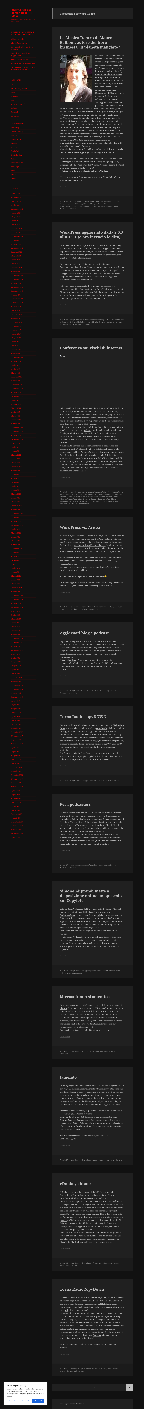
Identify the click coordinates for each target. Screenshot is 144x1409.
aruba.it (68, 322)
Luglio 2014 (15, 447)
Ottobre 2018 (16, 307)
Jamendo (68, 1077)
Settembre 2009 (17, 650)
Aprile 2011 (15, 580)
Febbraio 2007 (16, 767)
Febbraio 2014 (16, 467)
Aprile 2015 (15, 412)
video (13, 178)
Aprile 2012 (15, 537)
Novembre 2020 (17, 279)
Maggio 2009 (16, 666)
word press (117, 322)
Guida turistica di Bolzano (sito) (23, 63)
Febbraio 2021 (16, 268)
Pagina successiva (129, 1387)
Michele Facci (83, 501)
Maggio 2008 (16, 713)
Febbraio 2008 (16, 724)
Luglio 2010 (15, 615)
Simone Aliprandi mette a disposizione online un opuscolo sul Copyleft (91, 895)
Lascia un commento (69, 208)
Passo (68, 609)
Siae (116, 501)
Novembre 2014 (17, 431)
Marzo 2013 (15, 502)
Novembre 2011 (17, 552)
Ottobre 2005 (16, 830)
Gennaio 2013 (16, 510)
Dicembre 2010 (17, 595)
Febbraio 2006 (16, 814)
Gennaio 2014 (16, 471)
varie (13, 171)
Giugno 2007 (16, 755)
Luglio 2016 (15, 365)
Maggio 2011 (16, 576)
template (109, 322)
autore (108, 494)
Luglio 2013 (15, 486)
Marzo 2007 (15, 763)
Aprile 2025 (15, 221)
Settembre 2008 (17, 697)
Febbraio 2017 (16, 349)
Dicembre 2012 (17, 513)
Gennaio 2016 (16, 381)
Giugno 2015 (16, 404)
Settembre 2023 (17, 248)
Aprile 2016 (15, 369)
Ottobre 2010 (16, 603)
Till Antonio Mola (99, 206)
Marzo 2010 (15, 627)
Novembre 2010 (17, 599)
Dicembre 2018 (17, 299)
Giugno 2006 (16, 798)
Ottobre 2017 (16, 330)
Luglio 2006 (15, 795)
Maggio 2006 (16, 802)
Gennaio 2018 (16, 318)
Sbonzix (72, 650)
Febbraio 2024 (16, 232)
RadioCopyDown (98, 1297)
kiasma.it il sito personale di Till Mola (21, 13)
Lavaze (62, 609)
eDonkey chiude (75, 1183)
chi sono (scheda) (17, 39)
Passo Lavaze (16, 139)
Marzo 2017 (15, 346)
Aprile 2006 (15, 806)
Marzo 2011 (15, 584)
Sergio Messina (108, 501)
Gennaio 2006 (16, 818)
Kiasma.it (107, 204)
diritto (90, 497)
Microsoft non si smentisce (85, 996)
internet (81, 499)
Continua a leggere (100, 1030)
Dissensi (79, 204)
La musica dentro (17, 124)
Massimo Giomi (71, 206)
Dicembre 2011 (17, 549)
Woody (115, 206)
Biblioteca (115, 494)
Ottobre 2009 (16, 646)
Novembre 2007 (17, 736)
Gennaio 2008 (16, 728)
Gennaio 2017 (16, 353)
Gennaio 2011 (16, 592)
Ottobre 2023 (16, 244)
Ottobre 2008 (16, 693)
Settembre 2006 (17, 787)
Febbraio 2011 (16, 588)
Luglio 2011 (15, 568)
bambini (14, 96)
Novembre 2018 (17, 303)
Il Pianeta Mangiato (90, 204)
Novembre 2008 (17, 689)
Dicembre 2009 (17, 638)
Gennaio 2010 (16, 634)
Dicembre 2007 (17, 732)
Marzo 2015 (15, 416)
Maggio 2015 (16, 408)
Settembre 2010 (17, 607)
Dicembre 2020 (17, 275)
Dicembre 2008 (17, 685)
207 (12, 85)
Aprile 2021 (15, 260)
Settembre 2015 (17, 396)
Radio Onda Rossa (90, 1301)
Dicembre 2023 (17, 236)
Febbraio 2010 (16, 631)
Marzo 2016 (15, 373)
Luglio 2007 (15, 752)
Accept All (38, 1401)
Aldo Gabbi (80, 494)
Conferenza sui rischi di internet (91, 347)
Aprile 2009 (15, 670)
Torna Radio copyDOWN (83, 716)
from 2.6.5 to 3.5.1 (93, 322)
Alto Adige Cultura (91, 494)
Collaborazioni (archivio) (20, 59)
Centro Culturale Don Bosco (77, 497)
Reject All (25, 1401)
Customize (12, 1401)
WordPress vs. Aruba (80, 527)
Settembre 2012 (17, 525)
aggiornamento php (116, 320)
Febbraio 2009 (16, 677)
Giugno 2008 (16, 709)
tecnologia (15, 167)
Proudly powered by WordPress (72, 1404)
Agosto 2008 (15, 701)
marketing (15, 128)
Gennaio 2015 (16, 424)
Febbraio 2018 (16, 314)
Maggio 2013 (16, 494)
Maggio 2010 (16, 619)
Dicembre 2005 (17, 822)
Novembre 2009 (17, 642)
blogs (13, 100)
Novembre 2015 (17, 389)
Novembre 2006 (17, 779)
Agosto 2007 (15, 748)
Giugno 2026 (16, 197)
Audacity (97, 1335)
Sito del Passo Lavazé (19, 43)
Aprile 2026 (15, 205)
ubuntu (63, 1008)
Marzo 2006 (15, 810)
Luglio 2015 (15, 400)
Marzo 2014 (15, 463)
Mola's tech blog (17, 131)
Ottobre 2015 (16, 392)
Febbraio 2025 (16, 228)
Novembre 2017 (17, 326)
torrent (64, 1220)
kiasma (101, 204)
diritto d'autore (99, 497)
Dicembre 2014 (17, 428)
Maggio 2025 (16, 217)
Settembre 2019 (17, 291)
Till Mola (109, 206)
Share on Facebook (65, 187)
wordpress (64, 324)
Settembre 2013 (17, 482)
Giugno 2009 (16, 662)
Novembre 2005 (17, 826)
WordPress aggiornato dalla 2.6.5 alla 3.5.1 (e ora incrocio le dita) (91, 234)
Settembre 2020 (17, 287)
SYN (69, 504)
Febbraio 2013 (16, 506)
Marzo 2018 (15, 310)
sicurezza (63, 504)
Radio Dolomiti (17, 151)
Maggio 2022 (16, 256)
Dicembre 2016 (17, 357)
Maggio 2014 (16, 455)
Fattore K (14, 112)
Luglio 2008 (15, 705)
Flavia (75, 499)
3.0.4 (111, 607)
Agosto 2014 (15, 443)
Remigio (99, 501)
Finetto (69, 499)
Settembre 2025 (17, 209)
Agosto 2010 (15, 611)
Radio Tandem (16, 155)
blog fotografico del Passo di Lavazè (90, 545)
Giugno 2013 (16, 490)
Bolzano (63, 497)
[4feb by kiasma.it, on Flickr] (92, 379)
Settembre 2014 (17, 439)
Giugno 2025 (16, 213)
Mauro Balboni (83, 206)
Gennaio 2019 (16, 295)
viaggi (13, 174)
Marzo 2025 (15, 225)
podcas (78, 295)
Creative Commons (68, 1120)
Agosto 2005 (15, 837)
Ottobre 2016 (16, 361)
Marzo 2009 (15, 673)
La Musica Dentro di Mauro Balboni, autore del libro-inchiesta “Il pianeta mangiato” (90, 42)
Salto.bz (14, 159)
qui (66, 1310)
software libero (17, 163)
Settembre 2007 (17, 744)
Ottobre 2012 (16, 521)
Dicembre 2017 (17, 322)
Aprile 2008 (15, 716)
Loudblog (105, 690)
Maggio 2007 (16, 759)
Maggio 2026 (16, 201)
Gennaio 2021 (16, 271)
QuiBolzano (15, 147)
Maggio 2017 (16, 338)
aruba (62, 322)
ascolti (13, 92)
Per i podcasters (75, 804)
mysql (103, 322)
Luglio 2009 (15, 658)
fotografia (15, 116)
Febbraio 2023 (16, 252)
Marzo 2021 (15, 264)
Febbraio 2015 (16, 420)
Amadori (102, 494)
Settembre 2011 (17, 560)
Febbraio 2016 (16, 377)
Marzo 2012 (15, 541)
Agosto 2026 (15, 193)
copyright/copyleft (18, 104)
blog (122, 494)
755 (115, 607)
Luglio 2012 (15, 529)
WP (70, 324)
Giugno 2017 (16, 334)
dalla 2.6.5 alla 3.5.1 (79, 322)
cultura (14, 108)
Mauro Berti (73, 501)
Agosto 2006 (15, 791)
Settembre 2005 (17, 834)
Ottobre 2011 (16, 556)
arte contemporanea (19, 89)
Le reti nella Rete (104, 499)
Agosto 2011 (15, 564)
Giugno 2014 (16, 451)
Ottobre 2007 (16, 740)
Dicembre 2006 (17, 775)
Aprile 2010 (15, 623)
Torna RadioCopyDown (82, 1289)
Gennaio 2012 (16, 545)
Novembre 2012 (17, 517)
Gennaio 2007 (16, 771)
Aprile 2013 (15, 498)
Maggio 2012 (16, 533)
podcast (14, 143)
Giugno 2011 (16, 572)
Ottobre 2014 (16, 435)
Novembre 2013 (17, 474)
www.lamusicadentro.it (71, 180)
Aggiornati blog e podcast (84, 632)
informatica (15, 120)
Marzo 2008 (15, 720)
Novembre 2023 (17, 240)
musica (14, 135)
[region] (25, 1393)
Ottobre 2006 (16, 783)
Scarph (66, 1301)
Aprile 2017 (15, 342)
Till (91, 206)
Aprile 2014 (15, 459)
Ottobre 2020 (16, 283)
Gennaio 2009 (16, 681)
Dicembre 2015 (17, 385)
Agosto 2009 (15, 654)
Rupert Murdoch (84, 1322)
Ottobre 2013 (16, 478)
